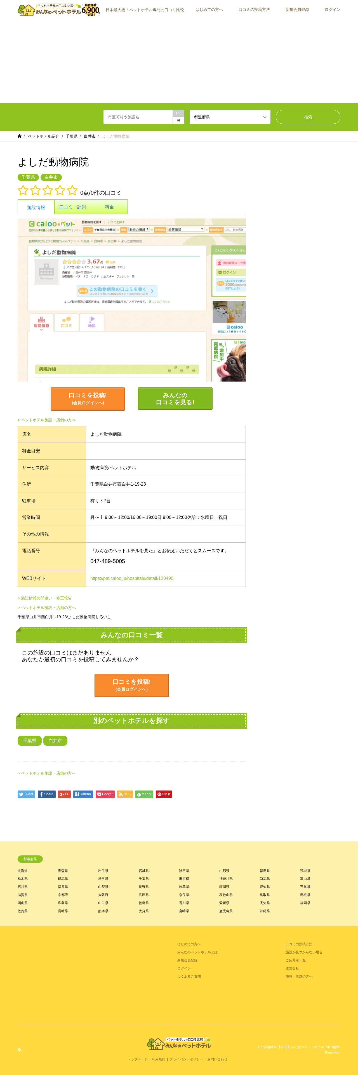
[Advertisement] (179, 61)
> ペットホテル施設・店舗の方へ (47, 420)
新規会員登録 (297, 9)
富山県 (305, 879)
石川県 (23, 887)
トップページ (138, 1059)
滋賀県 (23, 895)
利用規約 (158, 1059)
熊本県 (103, 911)
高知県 (265, 903)
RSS (20, 1050)
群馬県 (63, 879)
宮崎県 (184, 911)
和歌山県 (226, 895)
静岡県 (224, 887)
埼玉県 (103, 879)
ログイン (332, 9)
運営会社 (292, 968)
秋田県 (184, 871)
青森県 (63, 871)
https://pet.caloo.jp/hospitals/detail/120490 (131, 578)
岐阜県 (184, 887)
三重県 (305, 887)
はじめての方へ (209, 9)
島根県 (305, 895)
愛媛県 (224, 903)
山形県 (224, 871)
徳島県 (144, 903)
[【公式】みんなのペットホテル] (179, 1046)
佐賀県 (23, 911)
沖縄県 (265, 911)
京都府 (63, 895)
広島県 (63, 903)
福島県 (265, 871)
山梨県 (103, 887)
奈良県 (184, 895)
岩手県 (103, 871)
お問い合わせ (217, 1059)
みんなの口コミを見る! (175, 398)
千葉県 (71, 136)
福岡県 (305, 903)
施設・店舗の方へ (299, 976)
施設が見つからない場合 (304, 952)
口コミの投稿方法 (254, 9)
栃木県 (23, 879)
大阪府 (103, 895)
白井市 (90, 136)
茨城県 (305, 871)
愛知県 (265, 887)
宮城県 (144, 871)
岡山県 (23, 903)
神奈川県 (226, 879)
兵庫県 (144, 895)
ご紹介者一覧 (296, 960)
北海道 (23, 871)
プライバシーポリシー (186, 1059)
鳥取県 (265, 895)
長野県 (144, 887)
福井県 (63, 887)
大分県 (144, 911)
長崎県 (63, 911)
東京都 (184, 879)
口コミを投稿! (88, 398)
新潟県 (265, 879)
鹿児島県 (226, 911)
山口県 (103, 903)
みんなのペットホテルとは (197, 952)
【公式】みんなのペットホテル (300, 1047)
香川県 (184, 903)
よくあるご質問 (189, 976)
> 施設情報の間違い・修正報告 (45, 598)
